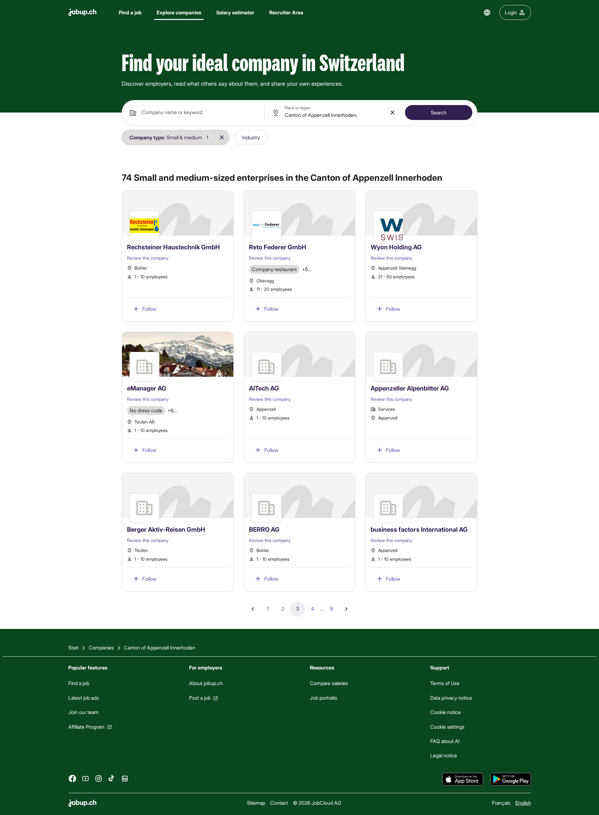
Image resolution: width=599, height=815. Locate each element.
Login (511, 12)
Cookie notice (445, 712)
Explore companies (179, 12)
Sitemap (256, 803)
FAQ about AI (445, 741)
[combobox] (193, 112)
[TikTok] (112, 778)
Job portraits (323, 698)
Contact (279, 803)
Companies (101, 647)
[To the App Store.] (462, 779)
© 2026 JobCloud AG (317, 803)
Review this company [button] (147, 258)
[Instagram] (99, 778)
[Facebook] (72, 778)
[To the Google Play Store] (510, 779)
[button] (168, 137)
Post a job (199, 698)
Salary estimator (235, 12)
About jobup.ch (205, 683)
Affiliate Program (86, 726)
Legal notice (443, 755)
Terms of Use (445, 683)
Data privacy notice (451, 698)
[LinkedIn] (125, 778)
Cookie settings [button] (447, 726)
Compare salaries (328, 683)
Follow (149, 309)
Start (73, 647)
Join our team (83, 712)
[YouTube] (85, 778)
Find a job (130, 12)
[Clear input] (392, 112)
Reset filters (291, 137)
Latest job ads (83, 698)
